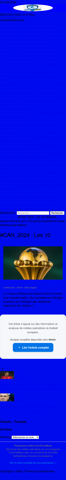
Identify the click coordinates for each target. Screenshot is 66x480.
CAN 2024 (11, 369)
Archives (5, 437)
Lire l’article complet (35, 347)
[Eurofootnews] (33, 11)
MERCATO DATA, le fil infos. (17, 15)
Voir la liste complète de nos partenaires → (33, 462)
